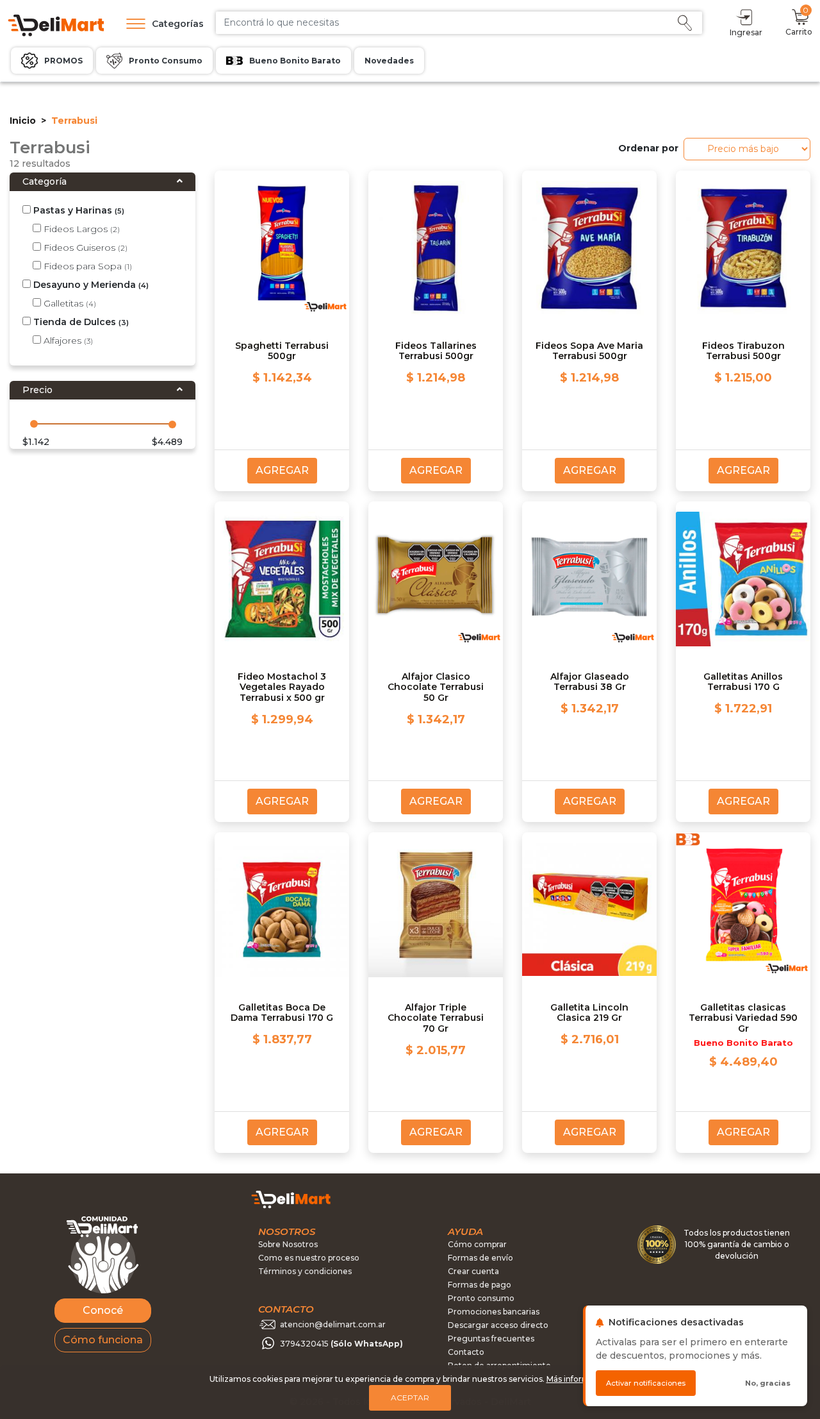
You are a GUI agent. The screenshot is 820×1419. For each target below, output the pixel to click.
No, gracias (768, 1383)
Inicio (23, 120)
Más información (578, 1379)
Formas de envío (480, 1258)
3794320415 (341, 1343)
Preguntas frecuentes (491, 1338)
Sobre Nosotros (288, 1244)
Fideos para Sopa (86, 266)
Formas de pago (479, 1284)
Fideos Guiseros (84, 247)
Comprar (724, 225)
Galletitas (68, 303)
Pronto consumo (481, 1298)
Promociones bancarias (493, 1311)
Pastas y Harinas (77, 210)
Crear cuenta (473, 1271)
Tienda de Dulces (80, 322)
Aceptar (410, 1397)
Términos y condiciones (305, 1271)
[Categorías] (132, 24)
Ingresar (746, 32)
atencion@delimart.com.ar (333, 1324)
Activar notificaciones (645, 1383)
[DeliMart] (55, 24)
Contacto (466, 1352)
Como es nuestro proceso (308, 1258)
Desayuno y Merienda (90, 284)
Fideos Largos (80, 229)
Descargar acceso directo (498, 1325)
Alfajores (67, 340)
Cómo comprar (477, 1244)
